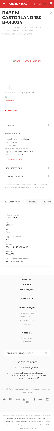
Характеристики (13, 202)
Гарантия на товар (27, 320)
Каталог (27, 279)
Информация (27, 308)
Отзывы (32, 202)
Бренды (27, 284)
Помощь (27, 333)
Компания (27, 299)
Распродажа (27, 290)
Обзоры (27, 342)
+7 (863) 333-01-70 (27, 362)
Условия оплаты (27, 313)
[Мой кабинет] (44, 4)
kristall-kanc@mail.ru (29, 367)
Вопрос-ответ (27, 338)
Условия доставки (27, 316)
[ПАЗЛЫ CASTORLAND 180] (27, 61)
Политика (27, 324)
